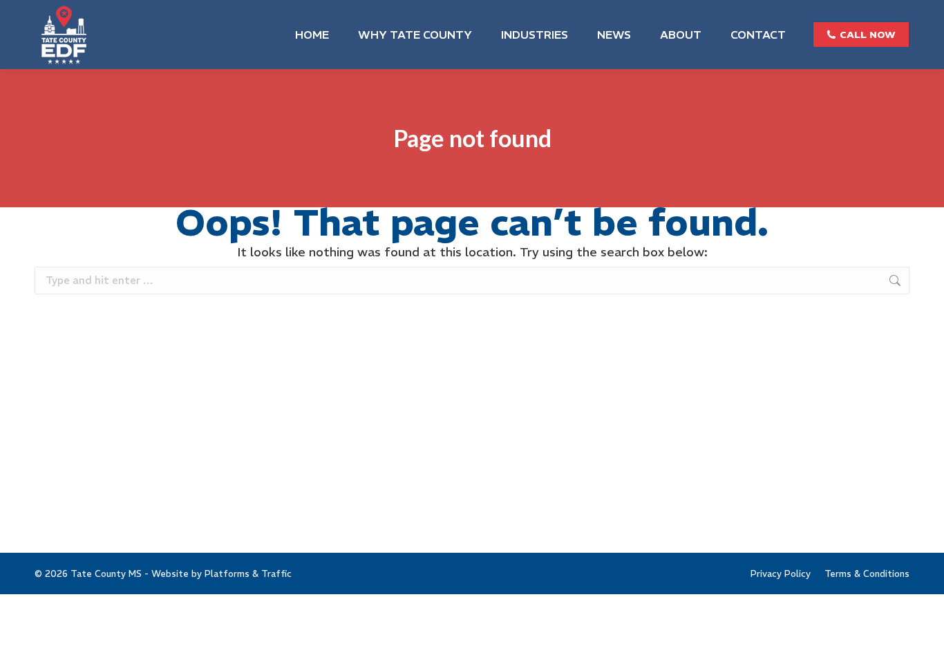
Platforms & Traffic (248, 574)
